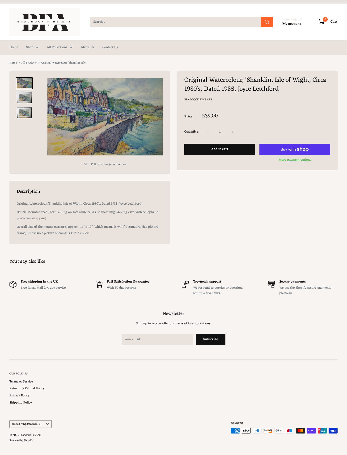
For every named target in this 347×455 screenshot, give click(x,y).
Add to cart (219, 149)
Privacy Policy (19, 396)
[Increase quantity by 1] (233, 132)
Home (13, 47)
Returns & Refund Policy (27, 388)
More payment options (295, 160)
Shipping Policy (20, 403)
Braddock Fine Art (198, 99)
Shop (29, 47)
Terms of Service (21, 382)
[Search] (267, 22)
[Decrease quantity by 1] (207, 132)
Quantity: (191, 132)
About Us (87, 47)
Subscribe (210, 339)
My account (291, 24)
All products (29, 62)
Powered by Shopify (21, 440)
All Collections (57, 47)
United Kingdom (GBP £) (26, 424)
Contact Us (110, 47)
